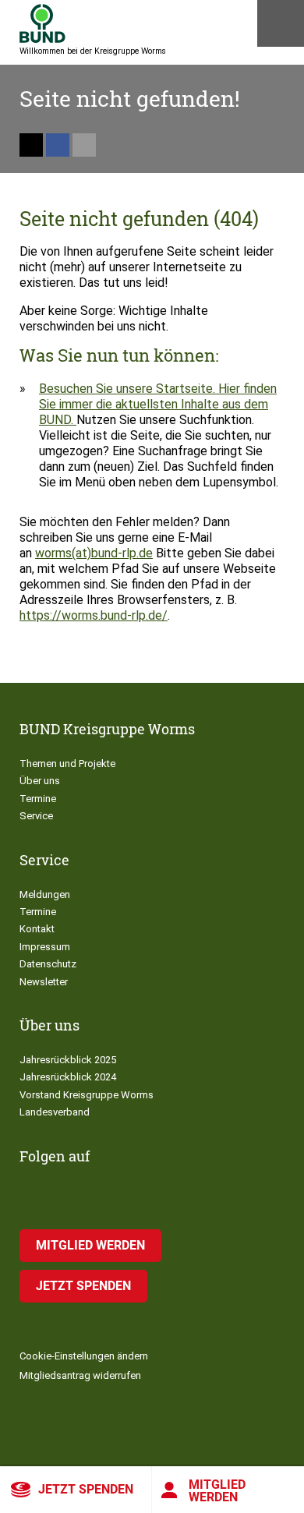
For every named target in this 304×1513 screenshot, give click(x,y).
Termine (37, 798)
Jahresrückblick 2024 (67, 1077)
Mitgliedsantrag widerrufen (80, 1375)
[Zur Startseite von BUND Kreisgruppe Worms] (42, 23)
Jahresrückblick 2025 (67, 1060)
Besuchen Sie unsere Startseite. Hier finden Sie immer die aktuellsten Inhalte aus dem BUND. (158, 404)
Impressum (44, 947)
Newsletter (43, 982)
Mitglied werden (217, 1490)
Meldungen (44, 894)
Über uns (39, 781)
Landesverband (54, 1112)
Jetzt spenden (85, 1489)
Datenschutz (47, 964)
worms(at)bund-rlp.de (94, 553)
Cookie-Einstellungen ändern (83, 1356)
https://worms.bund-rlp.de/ (93, 615)
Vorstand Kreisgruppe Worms (86, 1095)
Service (36, 816)
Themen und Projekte (67, 763)
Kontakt (37, 929)
